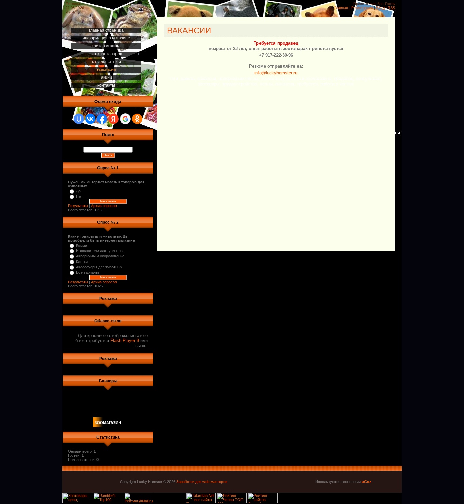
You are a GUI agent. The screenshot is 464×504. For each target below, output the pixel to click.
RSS (391, 8)
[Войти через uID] (79, 119)
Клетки (82, 261)
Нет (79, 196)
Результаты (78, 206)
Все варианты (88, 272)
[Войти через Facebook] (102, 119)
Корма (81, 245)
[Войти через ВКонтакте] (90, 119)
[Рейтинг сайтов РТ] (263, 502)
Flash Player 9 (124, 340)
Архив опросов (104, 206)
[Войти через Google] (125, 118)
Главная (341, 8)
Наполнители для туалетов (99, 251)
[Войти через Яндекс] (113, 119)
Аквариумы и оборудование (100, 256)
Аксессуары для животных (99, 267)
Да (78, 191)
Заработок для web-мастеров (201, 482)
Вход (380, 8)
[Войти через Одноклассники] (137, 119)
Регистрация (362, 8)
